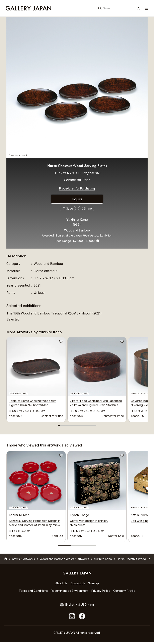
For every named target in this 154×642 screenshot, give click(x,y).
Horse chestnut (45, 271)
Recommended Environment (69, 590)
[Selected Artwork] (77, 87)
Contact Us (78, 583)
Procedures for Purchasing (77, 188)
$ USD (82, 604)
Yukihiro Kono (77, 220)
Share (88, 208)
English (70, 604)
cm (92, 604)
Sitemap (93, 583)
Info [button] (97, 240)
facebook (82, 616)
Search (107, 8)
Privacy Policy (100, 590)
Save (61, 342)
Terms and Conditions (33, 590)
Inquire (77, 199)
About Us (61, 583)
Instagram (72, 616)
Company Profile (124, 590)
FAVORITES (139, 9)
